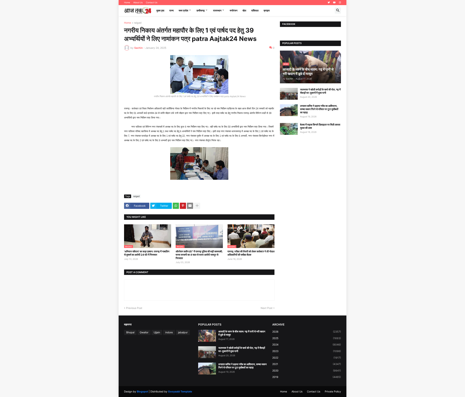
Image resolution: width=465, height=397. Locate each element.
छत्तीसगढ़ (201, 10)
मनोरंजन (233, 10)
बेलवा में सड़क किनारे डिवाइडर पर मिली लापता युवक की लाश (320, 126)
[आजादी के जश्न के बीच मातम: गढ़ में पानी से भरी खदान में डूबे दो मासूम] (207, 336)
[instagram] (340, 2)
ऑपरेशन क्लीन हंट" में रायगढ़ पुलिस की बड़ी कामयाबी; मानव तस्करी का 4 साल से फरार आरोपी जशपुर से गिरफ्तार (199, 254)
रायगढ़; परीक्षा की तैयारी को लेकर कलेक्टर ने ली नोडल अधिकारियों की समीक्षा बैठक (250, 253)
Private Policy (333, 391)
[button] (338, 10)
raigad (137, 22)
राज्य (171, 10)
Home (127, 2)
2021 (306, 364)
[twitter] (329, 2)
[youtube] (334, 2)
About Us (138, 2)
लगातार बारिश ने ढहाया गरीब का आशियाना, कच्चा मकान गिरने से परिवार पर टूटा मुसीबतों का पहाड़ (319, 109)
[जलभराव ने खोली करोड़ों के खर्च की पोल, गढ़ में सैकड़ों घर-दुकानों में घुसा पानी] (289, 94)
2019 (306, 376)
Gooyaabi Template (180, 391)
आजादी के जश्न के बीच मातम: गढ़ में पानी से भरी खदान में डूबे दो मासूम (241, 333)
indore (169, 332)
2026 (306, 331)
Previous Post (134, 307)
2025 (306, 338)
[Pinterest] (183, 206)
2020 (306, 370)
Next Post (266, 307)
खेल (244, 10)
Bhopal (130, 332)
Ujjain (157, 332)
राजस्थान (217, 10)
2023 (306, 351)
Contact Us (151, 2)
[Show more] (197, 206)
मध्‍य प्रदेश (183, 10)
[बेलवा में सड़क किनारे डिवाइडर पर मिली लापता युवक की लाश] (289, 129)
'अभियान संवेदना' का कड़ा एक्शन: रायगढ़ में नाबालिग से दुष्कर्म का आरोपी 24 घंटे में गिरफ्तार (146, 253)
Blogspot (142, 391)
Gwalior (144, 332)
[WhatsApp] (176, 206)
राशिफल (254, 10)
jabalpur (183, 332)
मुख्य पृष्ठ (160, 10)
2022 (306, 357)
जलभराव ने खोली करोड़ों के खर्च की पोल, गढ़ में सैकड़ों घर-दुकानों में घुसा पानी (320, 91)
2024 (306, 344)
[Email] (190, 206)
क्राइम (267, 10)
